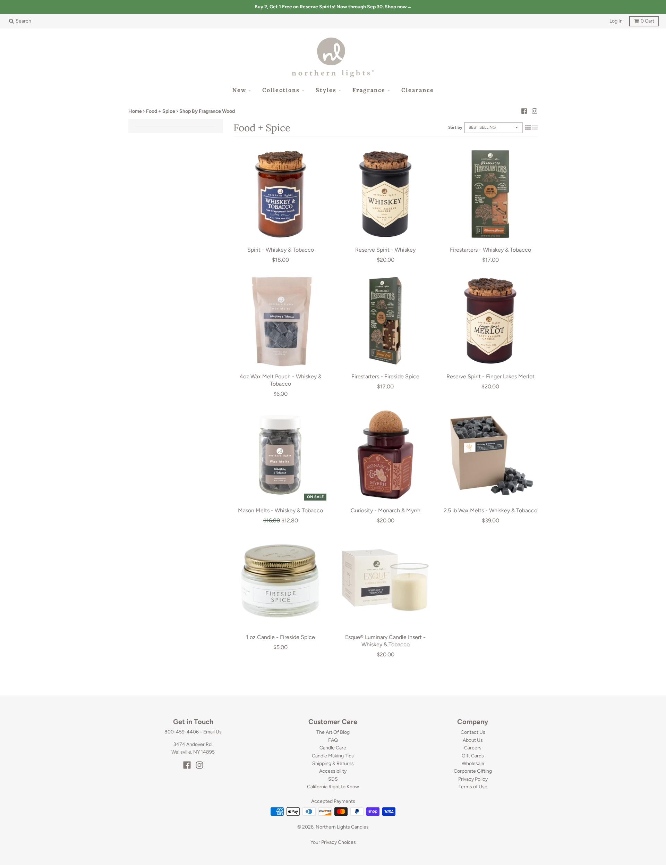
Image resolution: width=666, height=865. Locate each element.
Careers (472, 748)
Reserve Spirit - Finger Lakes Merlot (490, 376)
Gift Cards (473, 756)
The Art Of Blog (333, 732)
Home (135, 111)
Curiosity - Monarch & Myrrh (385, 510)
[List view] (535, 127)
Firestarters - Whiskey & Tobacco (490, 249)
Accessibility (333, 771)
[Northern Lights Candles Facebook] (524, 111)
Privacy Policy (473, 779)
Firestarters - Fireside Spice (385, 376)
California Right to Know (333, 787)
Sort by (455, 127)
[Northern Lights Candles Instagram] (534, 111)
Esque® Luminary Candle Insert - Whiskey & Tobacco (385, 641)
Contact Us (473, 732)
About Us (473, 740)
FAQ (333, 740)
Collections (281, 89)
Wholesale (473, 763)
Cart (641, 20)
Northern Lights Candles (342, 827)
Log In (616, 21)
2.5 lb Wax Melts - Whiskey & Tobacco (490, 510)
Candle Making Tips (333, 756)
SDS (333, 779)
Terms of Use (473, 787)
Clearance (417, 89)
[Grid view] (528, 127)
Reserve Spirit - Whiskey (385, 249)
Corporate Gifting (473, 771)
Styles (326, 89)
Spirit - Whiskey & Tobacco (280, 249)
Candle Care (332, 748)
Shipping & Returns (333, 763)
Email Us (212, 732)
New (239, 89)
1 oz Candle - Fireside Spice (280, 637)
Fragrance (368, 89)
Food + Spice (160, 111)
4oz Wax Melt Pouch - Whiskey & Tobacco (281, 380)
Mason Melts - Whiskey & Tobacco (280, 510)
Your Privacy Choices (333, 842)
